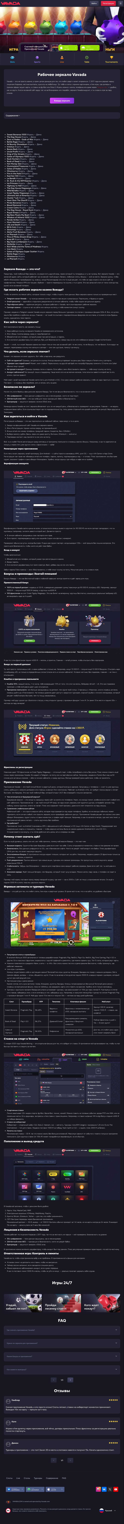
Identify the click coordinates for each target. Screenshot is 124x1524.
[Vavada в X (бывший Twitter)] (110, 1489)
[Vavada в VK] (104, 1489)
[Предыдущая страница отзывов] (54, 1460)
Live (18, 1478)
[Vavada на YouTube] (115, 1489)
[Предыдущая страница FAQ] (54, 1380)
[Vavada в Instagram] (98, 1489)
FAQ (64, 1478)
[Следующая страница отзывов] (70, 1460)
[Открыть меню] (120, 3)
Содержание (52, 1478)
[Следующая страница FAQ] (70, 1380)
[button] (121, 30)
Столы (27, 1478)
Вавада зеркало (62, 100)
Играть (24, 137)
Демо (39, 134)
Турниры (38, 1478)
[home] (10, 3)
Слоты (9, 1478)
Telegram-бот (102, 87)
